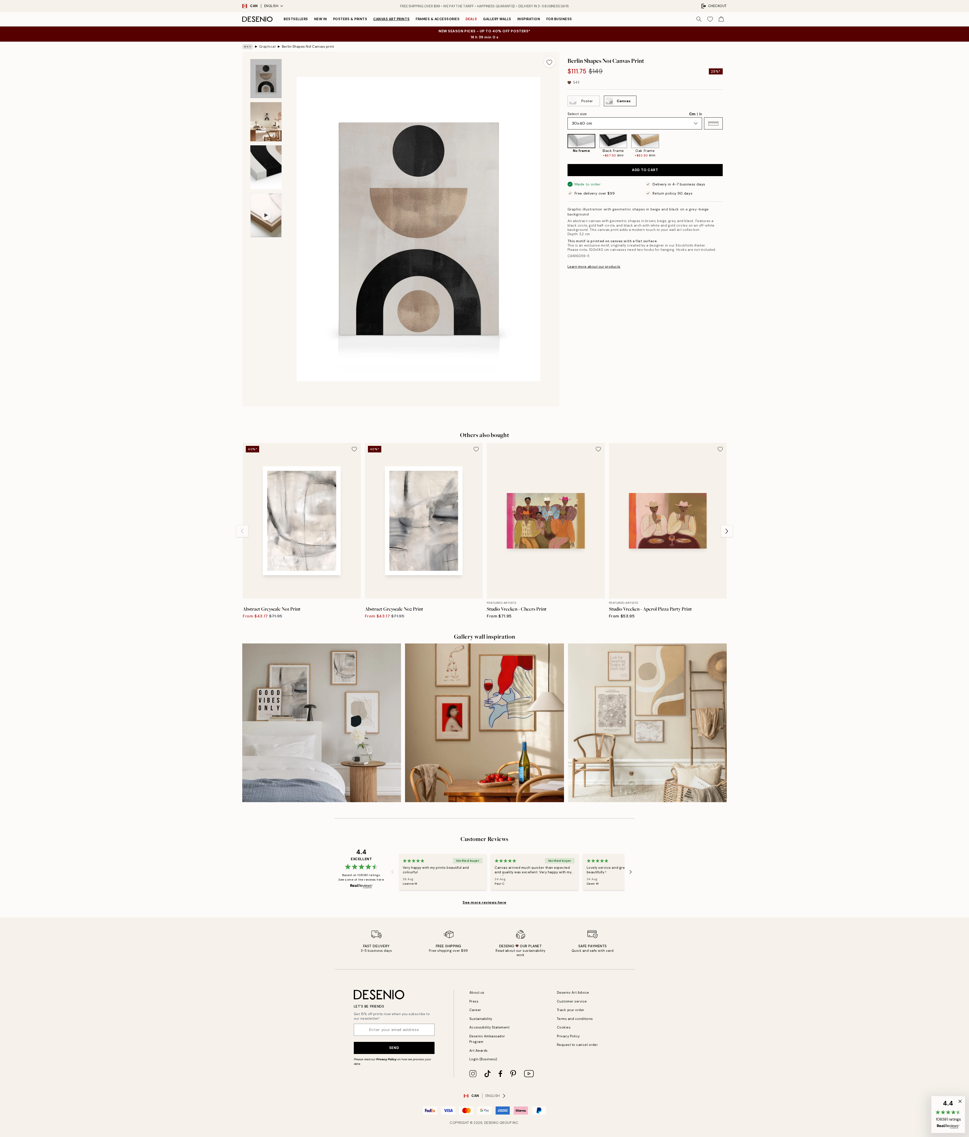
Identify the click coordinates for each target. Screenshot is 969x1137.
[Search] (699, 19)
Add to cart (645, 170)
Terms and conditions (575, 1019)
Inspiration (528, 19)
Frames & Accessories (438, 19)
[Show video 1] (266, 215)
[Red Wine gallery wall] (484, 722)
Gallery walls (497, 19)
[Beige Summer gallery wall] (647, 722)
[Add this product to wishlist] (549, 62)
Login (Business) (483, 1059)
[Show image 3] (266, 167)
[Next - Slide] (727, 145)
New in (320, 19)
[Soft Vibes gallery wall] (321, 722)
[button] (713, 123)
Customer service (572, 1001)
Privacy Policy (386, 1059)
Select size (577, 114)
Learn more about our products (594, 266)
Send (394, 1047)
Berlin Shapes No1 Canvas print (308, 46)
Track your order (570, 1010)
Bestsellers (296, 19)
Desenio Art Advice (573, 992)
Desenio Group (498, 1123)
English (271, 6)
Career (475, 1010)
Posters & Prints (350, 19)
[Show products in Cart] (721, 19)
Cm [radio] (692, 114)
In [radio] (700, 114)
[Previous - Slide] (563, 145)
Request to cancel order (577, 1045)
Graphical (267, 46)
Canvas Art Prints (391, 19)
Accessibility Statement (489, 1027)
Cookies (564, 1027)
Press (474, 1001)
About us (476, 992)
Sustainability (480, 1019)
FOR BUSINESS (559, 19)
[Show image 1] (266, 78)
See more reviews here (484, 902)
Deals (471, 19)
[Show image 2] (266, 121)
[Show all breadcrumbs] (247, 46)
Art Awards (478, 1050)
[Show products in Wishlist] (710, 19)
